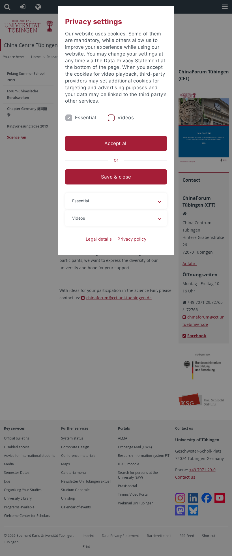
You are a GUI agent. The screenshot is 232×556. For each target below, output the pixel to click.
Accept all (116, 143)
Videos (125, 117)
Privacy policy (131, 239)
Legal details (99, 239)
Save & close (116, 177)
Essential (85, 117)
